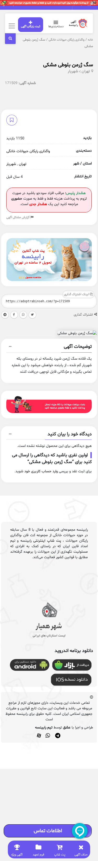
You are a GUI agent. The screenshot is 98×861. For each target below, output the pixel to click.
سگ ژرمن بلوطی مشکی (68, 65)
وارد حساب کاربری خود (41, 471)
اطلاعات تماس (48, 830)
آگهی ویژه (16, 855)
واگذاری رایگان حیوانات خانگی (66, 40)
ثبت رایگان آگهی (30, 27)
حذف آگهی (81, 855)
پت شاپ (59, 855)
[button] (49, 347)
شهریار (73, 71)
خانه (90, 40)
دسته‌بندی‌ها (56, 27)
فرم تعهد (38, 855)
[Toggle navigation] (11, 25)
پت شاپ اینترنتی (47, 540)
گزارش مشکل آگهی (18, 217)
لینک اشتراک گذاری (77, 294)
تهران (86, 71)
